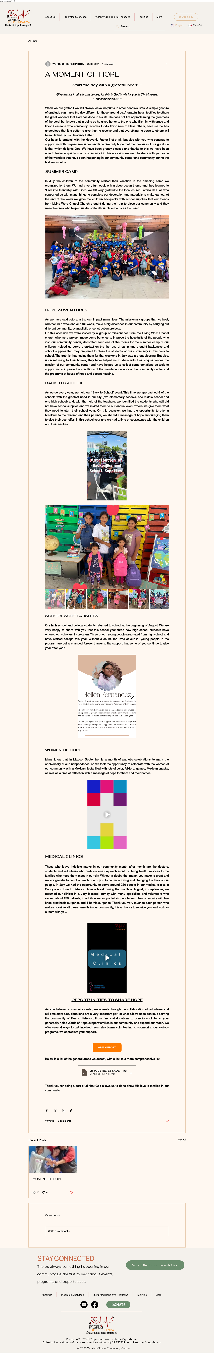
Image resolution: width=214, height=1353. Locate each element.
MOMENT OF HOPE (47, 1179)
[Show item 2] (76, 599)
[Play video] (107, 465)
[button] (75, 17)
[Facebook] (94, 1304)
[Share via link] (71, 1110)
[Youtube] (84, 1304)
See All (182, 1139)
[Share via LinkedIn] (63, 1110)
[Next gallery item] (165, 256)
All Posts (32, 41)
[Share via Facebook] (46, 1110)
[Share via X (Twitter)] (55, 1110)
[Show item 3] (97, 599)
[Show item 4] (118, 599)
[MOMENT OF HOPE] (53, 1159)
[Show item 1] (55, 599)
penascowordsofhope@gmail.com (115, 1339)
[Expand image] (107, 257)
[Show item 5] (139, 599)
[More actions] (167, 64)
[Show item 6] (160, 599)
